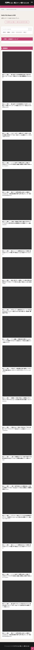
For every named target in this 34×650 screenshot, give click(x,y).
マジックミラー (19, 32)
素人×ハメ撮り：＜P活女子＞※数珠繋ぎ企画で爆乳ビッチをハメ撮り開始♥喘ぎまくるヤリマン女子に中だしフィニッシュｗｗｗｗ (16, 370)
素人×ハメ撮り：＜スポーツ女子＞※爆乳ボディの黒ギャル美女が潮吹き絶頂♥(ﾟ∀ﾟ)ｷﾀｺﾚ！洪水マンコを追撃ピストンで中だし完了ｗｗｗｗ (17, 135)
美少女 (4, 32)
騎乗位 (9, 32)
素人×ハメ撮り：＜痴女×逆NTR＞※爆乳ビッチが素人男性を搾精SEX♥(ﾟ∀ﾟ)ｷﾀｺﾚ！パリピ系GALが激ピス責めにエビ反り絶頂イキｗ (17, 282)
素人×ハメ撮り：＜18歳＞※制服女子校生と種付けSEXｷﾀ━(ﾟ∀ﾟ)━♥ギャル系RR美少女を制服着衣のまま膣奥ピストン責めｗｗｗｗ (16, 223)
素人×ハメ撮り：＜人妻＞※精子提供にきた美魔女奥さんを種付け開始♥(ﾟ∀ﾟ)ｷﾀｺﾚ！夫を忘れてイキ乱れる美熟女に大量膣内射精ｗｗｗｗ (17, 488)
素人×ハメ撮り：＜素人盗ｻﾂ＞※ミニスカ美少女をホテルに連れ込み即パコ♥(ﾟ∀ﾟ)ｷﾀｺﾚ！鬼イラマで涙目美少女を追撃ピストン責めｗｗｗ (16, 605)
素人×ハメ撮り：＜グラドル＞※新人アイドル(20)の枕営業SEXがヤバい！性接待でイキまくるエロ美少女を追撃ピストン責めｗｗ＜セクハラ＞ (16, 517)
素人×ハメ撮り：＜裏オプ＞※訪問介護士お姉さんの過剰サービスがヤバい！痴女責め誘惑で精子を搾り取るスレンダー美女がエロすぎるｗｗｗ (16, 194)
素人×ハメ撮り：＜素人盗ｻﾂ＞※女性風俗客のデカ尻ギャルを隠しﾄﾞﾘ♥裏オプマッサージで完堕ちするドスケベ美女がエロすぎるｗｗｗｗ (16, 105)
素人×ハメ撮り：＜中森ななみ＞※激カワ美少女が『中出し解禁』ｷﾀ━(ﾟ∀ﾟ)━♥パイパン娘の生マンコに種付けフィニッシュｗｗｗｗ (16, 429)
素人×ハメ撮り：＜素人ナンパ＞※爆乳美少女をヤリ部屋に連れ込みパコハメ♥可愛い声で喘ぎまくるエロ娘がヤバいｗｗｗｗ (16, 252)
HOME (2, 9)
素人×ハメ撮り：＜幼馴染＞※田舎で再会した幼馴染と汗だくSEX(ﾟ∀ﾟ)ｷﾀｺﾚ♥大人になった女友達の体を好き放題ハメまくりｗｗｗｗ (16, 399)
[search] (30, 29)
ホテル (13, 32)
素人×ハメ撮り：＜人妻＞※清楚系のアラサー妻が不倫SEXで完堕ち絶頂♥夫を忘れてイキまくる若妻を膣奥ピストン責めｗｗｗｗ (17, 458)
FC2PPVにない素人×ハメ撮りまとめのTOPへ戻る (17, 22)
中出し (25, 32)
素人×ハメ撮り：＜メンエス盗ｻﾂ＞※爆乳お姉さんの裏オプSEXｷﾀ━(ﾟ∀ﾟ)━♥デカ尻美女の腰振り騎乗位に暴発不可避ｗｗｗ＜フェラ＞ (17, 164)
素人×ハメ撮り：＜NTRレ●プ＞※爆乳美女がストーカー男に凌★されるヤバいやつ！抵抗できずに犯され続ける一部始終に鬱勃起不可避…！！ (17, 311)
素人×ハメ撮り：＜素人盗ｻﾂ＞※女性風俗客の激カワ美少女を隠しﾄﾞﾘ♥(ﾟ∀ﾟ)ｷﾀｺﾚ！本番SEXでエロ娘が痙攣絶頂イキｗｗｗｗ (16, 76)
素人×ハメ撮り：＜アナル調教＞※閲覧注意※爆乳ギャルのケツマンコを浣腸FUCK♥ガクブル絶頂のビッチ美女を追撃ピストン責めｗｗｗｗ (16, 341)
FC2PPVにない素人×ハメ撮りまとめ (17, 3)
